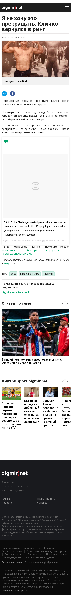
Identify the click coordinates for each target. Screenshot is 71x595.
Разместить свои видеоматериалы (47, 551)
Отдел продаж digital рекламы (42, 562)
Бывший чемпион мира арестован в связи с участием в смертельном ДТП (32, 361)
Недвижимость (46, 498)
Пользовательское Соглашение (23, 554)
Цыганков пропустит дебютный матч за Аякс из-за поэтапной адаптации (31, 411)
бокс (13, 273)
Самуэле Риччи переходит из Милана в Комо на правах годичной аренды (50, 413)
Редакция (49, 548)
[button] (63, 303)
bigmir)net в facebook (16, 292)
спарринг (48, 273)
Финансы (42, 502)
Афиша (6, 498)
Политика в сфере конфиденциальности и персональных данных (34, 556)
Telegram (9, 263)
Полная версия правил (15, 590)
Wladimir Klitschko (32, 240)
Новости (7, 502)
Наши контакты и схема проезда (21, 548)
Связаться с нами (12, 551)
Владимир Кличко (29, 273)
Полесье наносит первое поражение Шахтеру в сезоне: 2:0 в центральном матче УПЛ (11, 415)
